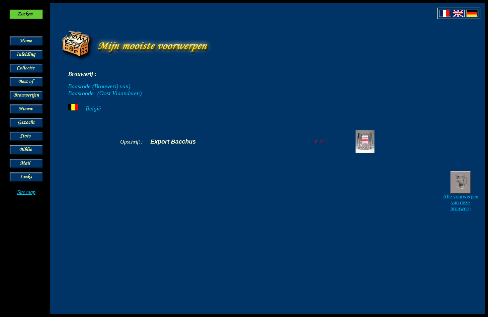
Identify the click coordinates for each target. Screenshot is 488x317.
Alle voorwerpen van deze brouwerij (460, 202)
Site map (26, 192)
